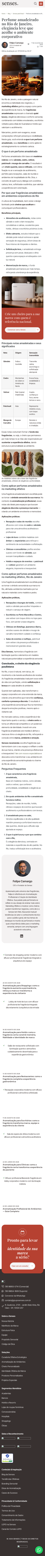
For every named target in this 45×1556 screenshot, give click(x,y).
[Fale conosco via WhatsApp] (39, 1550)
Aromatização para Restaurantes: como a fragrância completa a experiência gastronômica (22, 1079)
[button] (41, 4)
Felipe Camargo (16, 43)
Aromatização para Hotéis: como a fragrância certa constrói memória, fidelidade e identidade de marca (19, 1035)
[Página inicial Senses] (15, 3)
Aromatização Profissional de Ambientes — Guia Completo (22, 1210)
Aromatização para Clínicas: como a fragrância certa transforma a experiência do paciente (22, 1167)
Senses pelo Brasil (18, 13)
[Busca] (35, 3)
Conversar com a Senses (23, 330)
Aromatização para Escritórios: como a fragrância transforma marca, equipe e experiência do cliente (21, 1123)
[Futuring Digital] (22, 1546)
